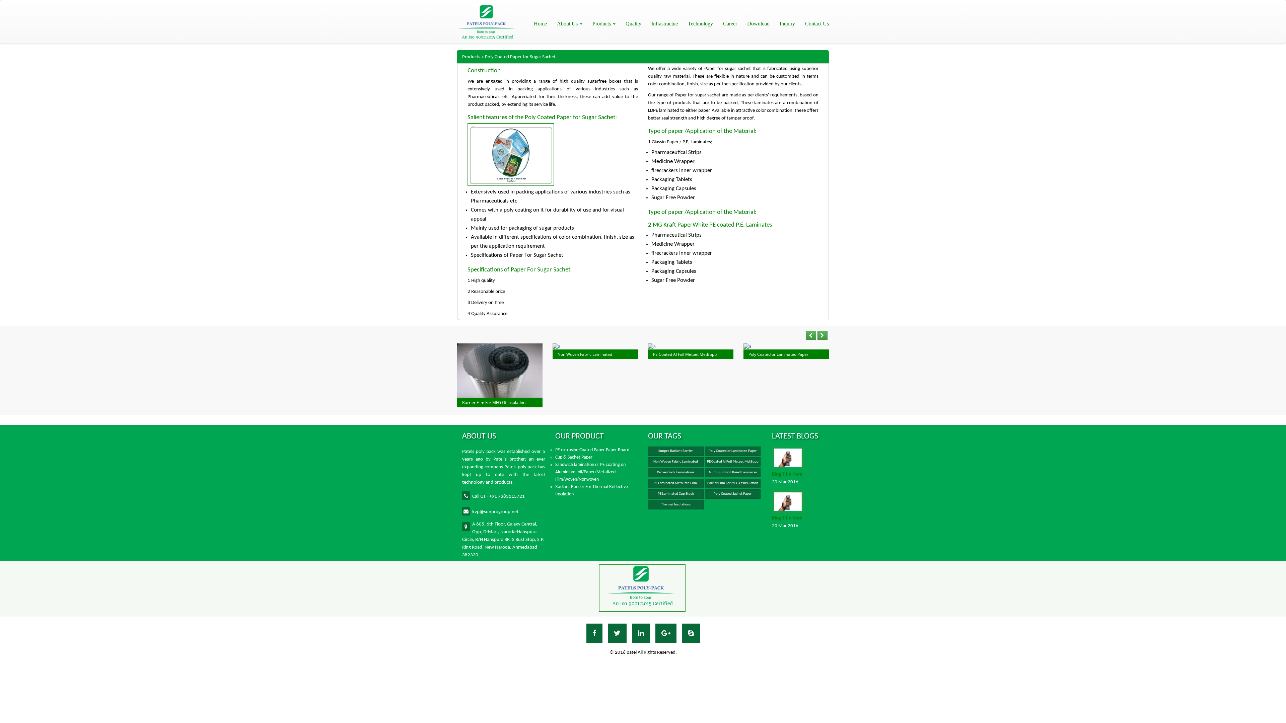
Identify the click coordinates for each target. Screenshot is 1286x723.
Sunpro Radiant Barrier (675, 451)
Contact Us (817, 23)
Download (758, 23)
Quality (633, 23)
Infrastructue (664, 23)
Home (540, 23)
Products (602, 23)
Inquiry (787, 23)
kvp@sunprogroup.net (495, 511)
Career (730, 23)
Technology (700, 23)
